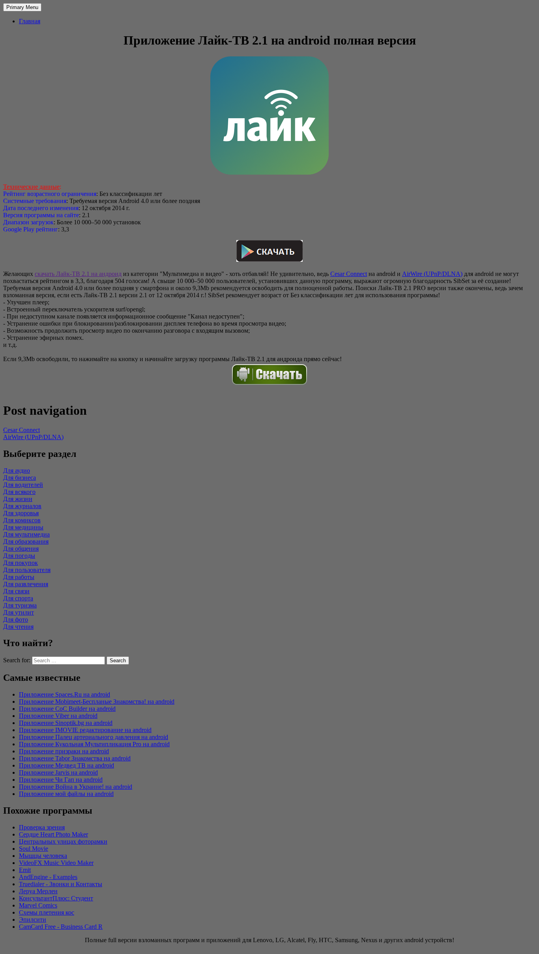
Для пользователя (27, 569)
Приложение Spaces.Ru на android (64, 694)
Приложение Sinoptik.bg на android (65, 722)
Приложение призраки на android (64, 751)
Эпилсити (32, 919)
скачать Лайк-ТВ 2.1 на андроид (78, 273)
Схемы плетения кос (46, 912)
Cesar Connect (348, 273)
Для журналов (22, 506)
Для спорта (18, 598)
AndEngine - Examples (48, 877)
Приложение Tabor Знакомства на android (75, 758)
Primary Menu (22, 7)
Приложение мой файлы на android (66, 793)
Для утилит (18, 612)
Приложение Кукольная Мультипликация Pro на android (94, 744)
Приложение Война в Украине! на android (75, 786)
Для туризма (20, 605)
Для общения (21, 548)
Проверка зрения (42, 827)
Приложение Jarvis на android (58, 772)
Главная (29, 21)
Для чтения (18, 626)
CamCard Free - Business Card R (61, 926)
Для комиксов (22, 520)
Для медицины (23, 527)
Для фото (15, 619)
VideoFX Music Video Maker (56, 862)
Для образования (26, 541)
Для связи (16, 591)
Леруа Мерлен (38, 891)
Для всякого (19, 491)
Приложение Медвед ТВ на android (66, 765)
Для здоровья (21, 513)
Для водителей (23, 484)
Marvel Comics (38, 905)
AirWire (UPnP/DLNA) (432, 273)
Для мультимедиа (26, 534)
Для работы (18, 577)
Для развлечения (25, 584)
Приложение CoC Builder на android (67, 708)
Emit (25, 869)
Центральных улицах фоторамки (63, 841)
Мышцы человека (43, 855)
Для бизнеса (19, 477)
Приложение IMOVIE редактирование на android (85, 730)
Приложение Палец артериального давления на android (93, 737)
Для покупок (20, 562)
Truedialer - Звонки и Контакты (60, 884)
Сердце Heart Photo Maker (53, 834)
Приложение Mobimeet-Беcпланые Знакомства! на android (96, 701)
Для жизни (17, 499)
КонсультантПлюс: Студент (56, 898)
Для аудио (16, 470)
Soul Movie (33, 848)
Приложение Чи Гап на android (61, 779)
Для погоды (19, 555)
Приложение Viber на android (58, 715)
